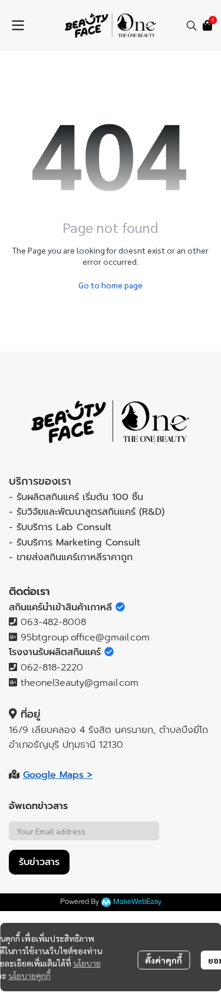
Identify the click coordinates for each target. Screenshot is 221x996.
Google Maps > (58, 775)
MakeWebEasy (137, 902)
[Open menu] (17, 25)
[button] (191, 25)
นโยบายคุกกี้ (29, 975)
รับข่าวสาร (39, 862)
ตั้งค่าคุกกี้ (163, 960)
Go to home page (110, 285)
